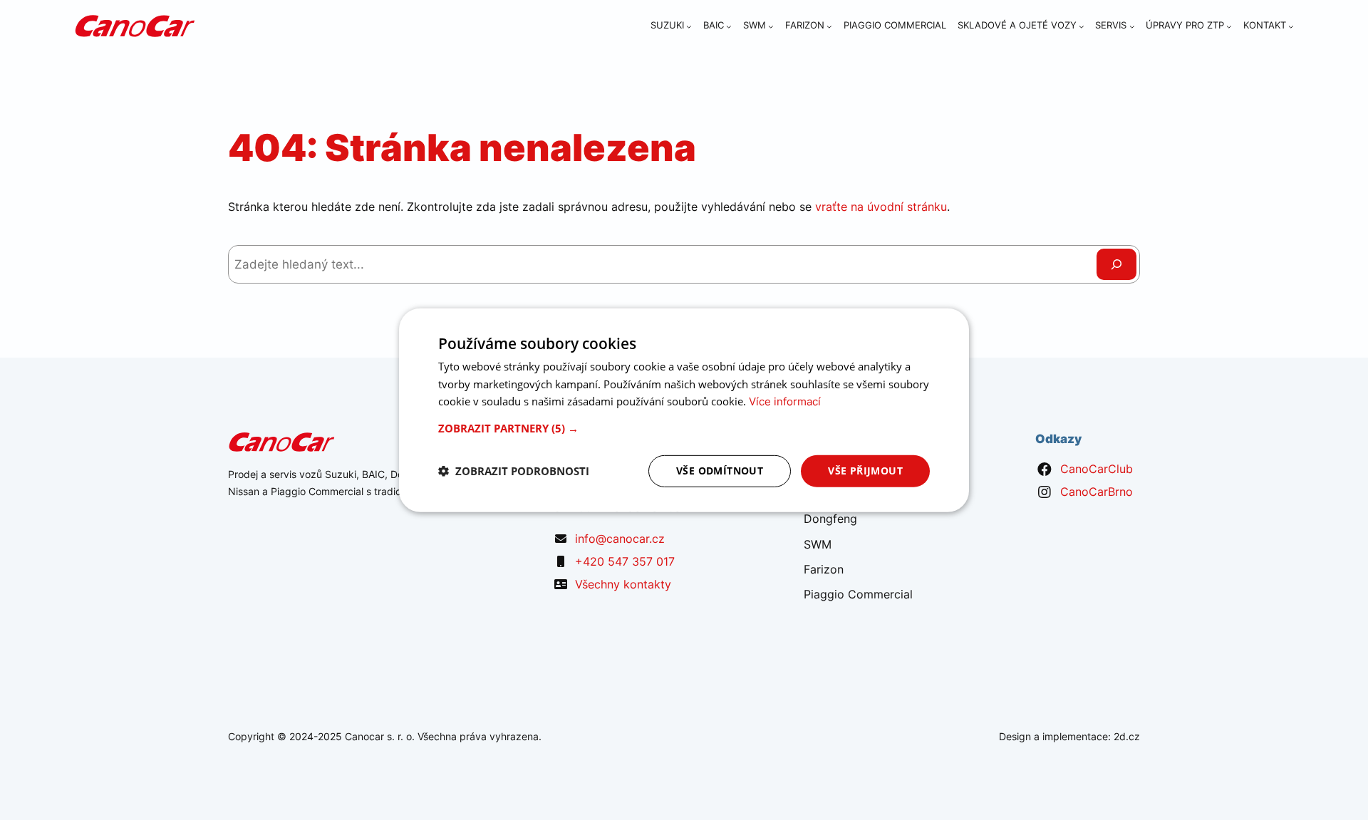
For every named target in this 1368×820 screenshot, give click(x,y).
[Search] (1116, 264)
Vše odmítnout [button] (719, 470)
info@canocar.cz (620, 538)
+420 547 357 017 (625, 561)
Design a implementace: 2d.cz (1069, 736)
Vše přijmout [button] (865, 470)
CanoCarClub (1096, 469)
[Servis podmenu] (1132, 26)
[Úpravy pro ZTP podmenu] (1229, 26)
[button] (684, 428)
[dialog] (684, 410)
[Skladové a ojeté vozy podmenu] (1081, 26)
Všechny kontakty (623, 584)
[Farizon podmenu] (829, 26)
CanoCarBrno (1096, 491)
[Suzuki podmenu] (689, 26)
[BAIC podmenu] (729, 26)
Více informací (785, 401)
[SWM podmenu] (771, 26)
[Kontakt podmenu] (1291, 26)
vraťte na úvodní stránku (881, 206)
